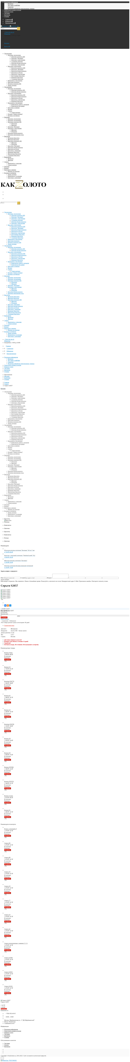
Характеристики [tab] (9, 625)
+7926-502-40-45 (9, 32)
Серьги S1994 (8, 957)
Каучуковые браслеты (17, 76)
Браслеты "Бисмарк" (17, 69)
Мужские (14, 123)
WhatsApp (7, 34)
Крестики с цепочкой (14, 178)
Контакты (7, 15)
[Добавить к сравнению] (11, 659)
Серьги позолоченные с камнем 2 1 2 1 (16, 943)
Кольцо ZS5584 (9, 767)
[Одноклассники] (8, 605)
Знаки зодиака (12, 85)
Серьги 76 (7, 872)
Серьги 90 (7, 843)
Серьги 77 (7, 900)
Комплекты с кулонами (15, 176)
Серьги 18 (7, 886)
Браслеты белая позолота (18, 71)
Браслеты (7, 295)
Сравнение (10, 348)
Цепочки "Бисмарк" (17, 58)
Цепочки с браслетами (18, 64)
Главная (8, 346)
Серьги (10, 269)
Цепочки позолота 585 (18, 56)
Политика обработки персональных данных (21, 8)
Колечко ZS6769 (9, 724)
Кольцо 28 (7, 738)
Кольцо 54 (7, 667)
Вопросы (10, 4)
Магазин (6, 376)
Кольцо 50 (7, 753)
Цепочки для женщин (14, 120)
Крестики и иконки (14, 107)
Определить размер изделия (12, 10)
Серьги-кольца (15, 112)
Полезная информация (11, 2)
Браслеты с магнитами (18, 74)
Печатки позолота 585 (14, 84)
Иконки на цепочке (14, 171)
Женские (14, 125)
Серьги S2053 (8, 972)
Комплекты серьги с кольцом (20, 104)
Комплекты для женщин (15, 261)
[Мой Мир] (10, 605)
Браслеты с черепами (14, 150)
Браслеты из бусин (17, 72)
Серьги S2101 (8, 986)
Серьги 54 (7, 914)
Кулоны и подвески (14, 115)
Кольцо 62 (7, 695)
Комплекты (7, 315)
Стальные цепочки (17, 61)
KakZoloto (7, 378)
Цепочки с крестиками (18, 60)
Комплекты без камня (17, 106)
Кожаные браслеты (17, 77)
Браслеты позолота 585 (18, 68)
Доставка (7, 13)
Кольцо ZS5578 (9, 781)
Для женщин (8, 245)
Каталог (3, 388)
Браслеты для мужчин (14, 225)
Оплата (6, 1045)
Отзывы (6, 16)
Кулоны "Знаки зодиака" (15, 114)
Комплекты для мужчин (15, 80)
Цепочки (7, 276)
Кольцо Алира (8, 796)
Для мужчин (8, 212)
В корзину (7, 659)
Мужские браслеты (13, 138)
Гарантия (10, 7)
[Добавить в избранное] (12, 659)
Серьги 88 (7, 857)
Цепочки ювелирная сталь (16, 135)
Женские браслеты (13, 139)
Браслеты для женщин (14, 252)
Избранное (10, 351)
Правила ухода (8, 11)
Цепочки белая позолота (18, 63)
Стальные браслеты (17, 79)
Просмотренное (11, 353)
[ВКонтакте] (5, 605)
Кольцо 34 (7, 710)
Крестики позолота (13, 82)
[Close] (2, 1058)
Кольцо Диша (8, 652)
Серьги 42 (7, 929)
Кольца (10, 109)
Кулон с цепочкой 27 (10, 829)
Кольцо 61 (7, 810)
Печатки (6, 166)
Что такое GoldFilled (14, 5)
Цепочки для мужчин (14, 119)
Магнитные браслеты (14, 154)
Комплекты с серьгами (14, 163)
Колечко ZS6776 (9, 681)
